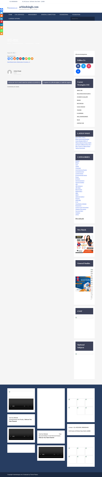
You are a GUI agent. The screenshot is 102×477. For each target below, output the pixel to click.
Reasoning (78, 205)
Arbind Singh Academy (23, 417)
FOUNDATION (76, 14)
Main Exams (78, 189)
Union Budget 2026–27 (81, 141)
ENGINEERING (64, 14)
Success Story (79, 211)
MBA (76, 193)
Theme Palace (34, 474)
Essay (77, 177)
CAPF (41, 415)
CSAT (41, 397)
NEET (77, 195)
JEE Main (78, 187)
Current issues (79, 173)
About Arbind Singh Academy (84, 93)
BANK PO (43, 417)
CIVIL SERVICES (19, 14)
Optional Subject (79, 196)
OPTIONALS (43, 400)
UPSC (77, 214)
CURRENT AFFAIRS (14, 18)
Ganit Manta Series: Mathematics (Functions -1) (18, 62)
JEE (76, 184)
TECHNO (79, 110)
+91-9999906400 (13, 1)
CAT (76, 164)
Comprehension (79, 171)
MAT (41, 421)
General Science (79, 180)
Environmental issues (81, 175)
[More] (32, 58)
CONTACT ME (80, 123)
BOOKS (79, 100)
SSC (41, 419)
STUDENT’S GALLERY (82, 96)
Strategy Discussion (80, 209)
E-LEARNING (80, 113)
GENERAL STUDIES (45, 395)
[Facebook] (8, 58)
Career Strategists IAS (53, 434)
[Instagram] (89, 66)
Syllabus (77, 212)
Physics (77, 198)
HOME (10, 14)
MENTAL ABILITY (45, 404)
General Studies (79, 182)
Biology (77, 161)
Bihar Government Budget (82, 139)
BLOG (78, 119)
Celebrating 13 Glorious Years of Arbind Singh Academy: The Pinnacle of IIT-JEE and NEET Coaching (20, 448)
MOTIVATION (80, 103)
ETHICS (77, 179)
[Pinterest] (20, 58)
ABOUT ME (79, 90)
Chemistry (78, 168)
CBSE (77, 166)
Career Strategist (81, 106)
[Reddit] (14, 58)
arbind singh (17, 71)
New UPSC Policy (80, 137)
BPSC (77, 162)
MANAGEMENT (32, 14)
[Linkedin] (17, 58)
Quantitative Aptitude (80, 204)
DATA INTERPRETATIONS (47, 426)
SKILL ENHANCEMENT (82, 116)
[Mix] (26, 58)
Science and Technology (82, 207)
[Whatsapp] (29, 58)
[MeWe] (23, 58)
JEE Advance (79, 186)
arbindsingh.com (28, 6)
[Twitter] (11, 58)
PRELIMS (78, 200)
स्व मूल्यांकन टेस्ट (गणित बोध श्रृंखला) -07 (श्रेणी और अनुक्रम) (57, 82)
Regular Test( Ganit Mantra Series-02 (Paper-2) (24, 82)
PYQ (76, 202)
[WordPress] (78, 71)
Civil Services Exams (81, 170)
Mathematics (78, 191)
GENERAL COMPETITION (48, 14)
